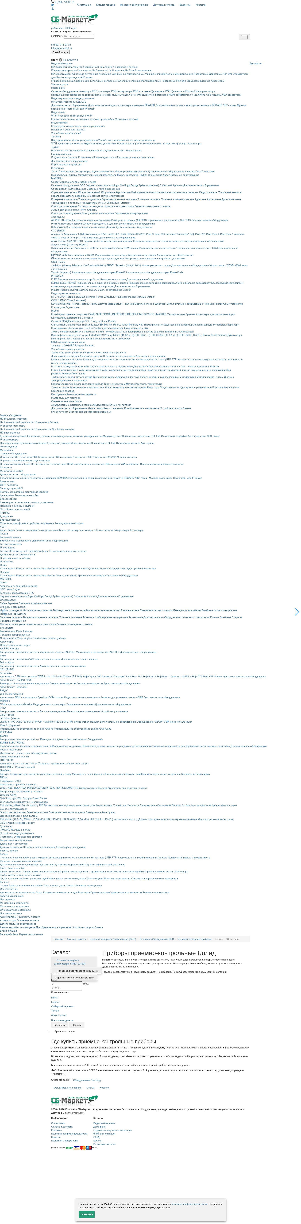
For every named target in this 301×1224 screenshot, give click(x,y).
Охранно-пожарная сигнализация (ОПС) (113, 939)
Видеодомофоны (61, 140)
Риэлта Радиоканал (62, 289)
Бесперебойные (78, 411)
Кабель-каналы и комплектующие (159, 376)
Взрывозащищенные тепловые (119, 199)
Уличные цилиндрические (159, 73)
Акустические (123, 192)
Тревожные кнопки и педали (156, 610)
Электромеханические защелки (146, 331)
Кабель (55, 359)
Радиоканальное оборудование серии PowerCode (154, 272)
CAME (91, 314)
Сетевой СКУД (59, 321)
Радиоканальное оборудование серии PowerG (98, 272)
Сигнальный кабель (71, 359)
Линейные (113, 202)
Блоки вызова (66, 171)
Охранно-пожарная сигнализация (112, 1130)
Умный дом (57, 209)
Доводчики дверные (91, 356)
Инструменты (59, 394)
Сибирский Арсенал (171, 185)
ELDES (55, 279)
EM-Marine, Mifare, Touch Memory (119, 324)
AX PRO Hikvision (61, 220)
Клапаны (92, 209)
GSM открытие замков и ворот (68, 342)
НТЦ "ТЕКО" (58, 296)
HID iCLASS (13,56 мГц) (164, 335)
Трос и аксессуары (114, 383)
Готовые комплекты (62, 154)
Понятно (86, 1214)
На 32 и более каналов (138, 70)
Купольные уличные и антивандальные (121, 73)
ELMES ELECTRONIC (63, 282)
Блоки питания (162, 143)
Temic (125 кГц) (193, 335)
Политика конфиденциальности (69, 1133)
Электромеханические (92, 331)
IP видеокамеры (60, 80)
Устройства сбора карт (226, 324)
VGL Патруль (92, 321)
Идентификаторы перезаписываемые (72, 338)
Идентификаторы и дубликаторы (69, 335)
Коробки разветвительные (159, 871)
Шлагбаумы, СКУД (10, 781)
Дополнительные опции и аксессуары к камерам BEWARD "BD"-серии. (196, 105)
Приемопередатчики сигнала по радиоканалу (184, 282)
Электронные (172, 331)
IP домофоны (59, 157)
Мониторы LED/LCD (75, 101)
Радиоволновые (208, 192)
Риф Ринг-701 (198, 234)
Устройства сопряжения (112, 140)
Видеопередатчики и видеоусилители (72, 98)
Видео (69, 143)
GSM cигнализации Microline (78, 255)
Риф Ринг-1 (226, 234)
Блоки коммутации (84, 143)
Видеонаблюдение (62, 63)
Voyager (87, 223)
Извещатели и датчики (105, 223)
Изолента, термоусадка (148, 383)
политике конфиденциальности (189, 1204)
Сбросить (76, 1025)
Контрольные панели (70, 223)
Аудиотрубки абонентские (200, 171)
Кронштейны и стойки (136, 328)
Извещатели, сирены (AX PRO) (129, 220)
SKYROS (149, 314)
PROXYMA (57, 275)
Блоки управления (106, 143)
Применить (59, 1025)
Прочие (214, 366)
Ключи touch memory (215, 335)
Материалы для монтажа (65, 397)
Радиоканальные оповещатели (157, 248)
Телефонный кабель (179, 857)
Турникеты (57, 345)
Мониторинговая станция (156, 265)
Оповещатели (59, 188)
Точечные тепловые (149, 199)
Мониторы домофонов (85, 140)
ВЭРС (54, 997)
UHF (181, 335)
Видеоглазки (58, 112)
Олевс (54, 181)
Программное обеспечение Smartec (72, 328)
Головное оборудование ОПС (68, 185)
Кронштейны (107, 119)
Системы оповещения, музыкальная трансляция (106, 206)
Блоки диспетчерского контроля (135, 143)
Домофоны (256, 63)
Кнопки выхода (203, 324)
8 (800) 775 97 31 (65, 2)
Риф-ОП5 (66, 237)
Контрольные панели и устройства (79, 279)
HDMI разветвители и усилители (187, 94)
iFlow (54, 258)
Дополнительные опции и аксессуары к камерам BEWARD (121, 105)
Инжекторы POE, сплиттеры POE (97, 91)
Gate (71, 321)
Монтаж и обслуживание (134, 4)
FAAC (140, 314)
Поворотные (168, 80)
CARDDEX (130, 314)
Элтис (54, 171)
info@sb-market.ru (61, 48)
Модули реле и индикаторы (150, 303)
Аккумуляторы (100, 404)
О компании (84, 4)
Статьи (90, 1087)
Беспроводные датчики (111, 258)
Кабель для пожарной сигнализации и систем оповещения (117, 359)
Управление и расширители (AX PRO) (169, 220)
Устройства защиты (171, 408)
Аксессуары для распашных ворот (215, 314)
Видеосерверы (59, 122)
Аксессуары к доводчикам (150, 356)
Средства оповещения (64, 206)
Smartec (89, 345)
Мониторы (57, 101)
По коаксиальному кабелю (117, 94)
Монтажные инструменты (81, 394)
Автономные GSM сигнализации (93, 248)
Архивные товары (65, 1031)
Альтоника (57, 234)
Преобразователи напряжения (141, 408)
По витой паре (159, 94)
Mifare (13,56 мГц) (123, 335)
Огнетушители (90, 213)
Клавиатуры (58, 307)
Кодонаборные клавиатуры (178, 324)
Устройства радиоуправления (68, 349)
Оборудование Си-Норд (87, 1080)
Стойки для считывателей (108, 328)
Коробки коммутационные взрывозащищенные (163, 369)
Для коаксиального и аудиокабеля (113, 366)
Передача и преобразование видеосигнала (76, 94)
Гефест (55, 1002)
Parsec (112, 321)
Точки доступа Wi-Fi (81, 115)
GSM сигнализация (104, 1133)
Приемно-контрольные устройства (223, 303)
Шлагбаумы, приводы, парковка (69, 314)
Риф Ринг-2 (212, 234)
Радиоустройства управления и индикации (108, 241)
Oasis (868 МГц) (96, 265)
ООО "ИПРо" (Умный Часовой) (68, 300)
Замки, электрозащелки (64, 331)
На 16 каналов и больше (123, 66)
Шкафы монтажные (88, 369)
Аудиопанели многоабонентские (77, 181)
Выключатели (72, 209)
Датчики (110, 227)
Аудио (61, 143)
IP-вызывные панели (128, 157)
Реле (84, 209)
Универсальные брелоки (181, 314)
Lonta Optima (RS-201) (132, 234)
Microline (56, 255)
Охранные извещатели (64, 192)
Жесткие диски (59, 84)
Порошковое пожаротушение (131, 213)
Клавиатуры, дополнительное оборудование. (110, 237)
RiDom (55, 310)
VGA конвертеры (231, 94)
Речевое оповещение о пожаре (152, 206)
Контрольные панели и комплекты (91, 220)
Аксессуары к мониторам (140, 140)
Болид (134, 185)
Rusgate (79, 345)
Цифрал (56, 174)
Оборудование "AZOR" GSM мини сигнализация (164, 721)
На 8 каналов (101, 66)
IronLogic (79, 321)
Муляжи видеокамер (160, 477)
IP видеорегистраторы (64, 70)
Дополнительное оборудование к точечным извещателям (177, 617)
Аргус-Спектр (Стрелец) (65, 244)
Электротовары (60, 387)
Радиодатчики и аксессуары (111, 255)
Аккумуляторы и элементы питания (71, 404)
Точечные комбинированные (177, 199)
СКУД (96, 1137)
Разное (187, 408)
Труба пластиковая (104, 376)
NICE (99, 314)
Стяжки (64, 383)
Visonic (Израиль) (61, 272)
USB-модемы (213, 94)
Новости (104, 1087)
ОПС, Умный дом (10, 589)
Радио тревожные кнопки (65, 293)
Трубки (55, 147)
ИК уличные (108, 192)
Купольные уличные (128, 80)
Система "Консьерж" (177, 234)
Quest (104, 321)
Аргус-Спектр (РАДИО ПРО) (67, 241)
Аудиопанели (96, 150)
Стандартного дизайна (174, 436)
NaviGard (56, 303)
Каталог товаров (105, 4)
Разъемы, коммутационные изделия (72, 366)
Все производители (62, 1020)
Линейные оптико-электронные (106, 195)
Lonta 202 (113, 234)
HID (141, 324)
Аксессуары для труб (127, 376)
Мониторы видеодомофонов (131, 171)
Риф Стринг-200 (155, 234)
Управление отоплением (142, 255)
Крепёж (55, 383)
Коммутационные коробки (206, 369)
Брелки (127, 289)
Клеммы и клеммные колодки (129, 387)
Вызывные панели (61, 150)
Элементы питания (120, 404)
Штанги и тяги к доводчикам (119, 356)
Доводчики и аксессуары (65, 356)
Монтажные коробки (126, 119)
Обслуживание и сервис (67, 1087)
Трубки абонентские (150, 174)
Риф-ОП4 (78, 237)
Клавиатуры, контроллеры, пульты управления (78, 126)
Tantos (55, 1010)
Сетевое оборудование (64, 91)
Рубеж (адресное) (148, 185)
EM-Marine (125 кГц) (101, 335)
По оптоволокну (142, 94)
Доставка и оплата (163, 4)
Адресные (200, 199)
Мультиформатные (106, 338)
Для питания (140, 366)
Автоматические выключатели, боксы (91, 387)
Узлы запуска (106, 213)
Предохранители (169, 387)
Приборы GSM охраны (125, 248)
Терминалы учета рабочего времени (72, 352)
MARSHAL (57, 178)
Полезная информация (64, 1140)
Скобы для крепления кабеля (86, 383)
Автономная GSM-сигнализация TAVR (85, 234)
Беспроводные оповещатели (141, 258)
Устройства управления (172, 258)
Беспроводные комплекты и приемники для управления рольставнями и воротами (182, 746)
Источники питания (11, 913)
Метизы (130, 383)
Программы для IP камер (80, 108)
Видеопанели (80, 150)
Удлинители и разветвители (196, 387)
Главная (58, 939)
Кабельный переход (62, 390)
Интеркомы (57, 167)
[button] (297, 612)
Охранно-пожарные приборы (102, 185)
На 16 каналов (116, 70)
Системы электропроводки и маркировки (154, 878)
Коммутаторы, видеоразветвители (94, 171)
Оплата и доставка (62, 1126)
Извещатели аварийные (74, 195)
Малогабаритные (151, 80)
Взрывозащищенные (198, 80)
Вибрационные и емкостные (147, 192)
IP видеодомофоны (104, 157)
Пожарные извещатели (64, 199)
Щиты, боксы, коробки (63, 369)
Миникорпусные (184, 73)
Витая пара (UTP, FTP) (164, 359)
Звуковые (80, 188)
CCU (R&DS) (58, 230)
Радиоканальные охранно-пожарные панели (102, 282)
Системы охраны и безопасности (71, 31)
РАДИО (83, 244)
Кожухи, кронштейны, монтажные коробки (75, 119)
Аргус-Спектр (58, 1015)
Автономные (214, 199)
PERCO (119, 314)
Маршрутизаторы (205, 91)
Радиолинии (72, 307)
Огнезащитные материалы (66, 401)
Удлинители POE (160, 91)
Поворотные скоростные (208, 73)
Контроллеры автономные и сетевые (72, 317)
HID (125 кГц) (142, 335)
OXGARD (69, 345)
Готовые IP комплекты (80, 157)
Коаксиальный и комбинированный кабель (202, 359)
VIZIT (54, 143)
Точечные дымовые (89, 199)
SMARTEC (161, 314)
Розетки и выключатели (225, 387)
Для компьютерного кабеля (164, 366)
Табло (71, 188)
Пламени (125, 202)
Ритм (54, 223)
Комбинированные (109, 188)
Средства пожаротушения (66, 213)
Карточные (120, 352)
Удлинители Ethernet (183, 91)
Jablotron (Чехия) (61, 265)
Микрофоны (58, 87)
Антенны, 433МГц (181, 676)
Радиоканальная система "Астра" (136, 296)
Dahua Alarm (58, 227)
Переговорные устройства (66, 164)
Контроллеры (179, 143)
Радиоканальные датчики (143, 282)
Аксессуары (217, 80)
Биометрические (153, 324)
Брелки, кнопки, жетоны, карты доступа (84, 303)
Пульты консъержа (127, 174)
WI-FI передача (60, 115)
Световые (92, 188)
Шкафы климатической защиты (118, 369)
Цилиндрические (80, 80)
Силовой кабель (69, 363)
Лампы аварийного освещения (106, 408)
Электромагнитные (116, 331)
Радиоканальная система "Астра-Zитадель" (91, 296)
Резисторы (153, 387)
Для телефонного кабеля (195, 366)
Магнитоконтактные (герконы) (181, 192)
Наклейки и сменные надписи (68, 129)
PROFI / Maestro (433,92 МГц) (124, 265)
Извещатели (81, 289)
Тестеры (56, 136)
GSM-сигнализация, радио (15, 645)
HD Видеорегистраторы (64, 66)
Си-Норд (125, 185)
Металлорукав (187, 376)
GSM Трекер (58, 262)
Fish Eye (227, 73)
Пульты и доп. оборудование (105, 289)
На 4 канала (86, 66)
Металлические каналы (209, 376)
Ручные (102, 202)
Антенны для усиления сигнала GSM (196, 248)
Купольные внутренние (85, 73)
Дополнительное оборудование (69, 105)
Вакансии (185, 4)
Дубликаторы (234, 335)
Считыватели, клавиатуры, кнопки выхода (75, 324)
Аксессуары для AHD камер (77, 77)
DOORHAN (108, 314)
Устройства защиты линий (66, 133)
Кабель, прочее (9, 850)
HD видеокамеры (61, 73)
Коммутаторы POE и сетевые (133, 91)
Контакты (201, 4)
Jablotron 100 (79, 265)
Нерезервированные (100, 411)
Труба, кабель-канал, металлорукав (71, 376)
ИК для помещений (89, 192)
